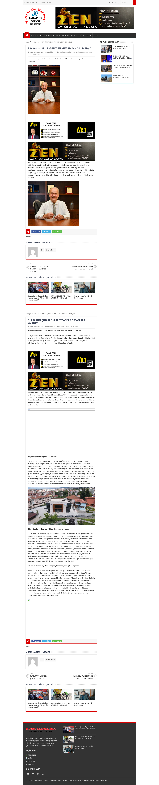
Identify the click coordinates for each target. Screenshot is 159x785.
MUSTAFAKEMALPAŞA (86, 52)
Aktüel (61, 52)
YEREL (29, 54)
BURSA (65, 52)
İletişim (43, 2)
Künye (49, 2)
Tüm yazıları (49, 250)
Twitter (47, 231)
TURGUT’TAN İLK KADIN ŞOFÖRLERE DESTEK (38, 676)
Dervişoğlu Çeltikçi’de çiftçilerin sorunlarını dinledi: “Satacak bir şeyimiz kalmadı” (38, 298)
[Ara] (134, 2)
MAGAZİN (76, 52)
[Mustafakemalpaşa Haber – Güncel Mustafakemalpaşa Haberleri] (35, 26)
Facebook (37, 231)
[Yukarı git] (154, 781)
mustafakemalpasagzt (36, 52)
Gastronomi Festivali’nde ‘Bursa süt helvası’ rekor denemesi (82, 266)
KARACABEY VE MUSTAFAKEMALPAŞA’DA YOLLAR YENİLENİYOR (121, 77)
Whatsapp (58, 231)
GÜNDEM (70, 52)
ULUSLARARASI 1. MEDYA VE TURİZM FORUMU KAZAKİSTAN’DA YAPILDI (122, 48)
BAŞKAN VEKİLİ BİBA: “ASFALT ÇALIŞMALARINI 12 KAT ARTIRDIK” (121, 58)
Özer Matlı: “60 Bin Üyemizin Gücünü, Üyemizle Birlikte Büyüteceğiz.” (122, 67)
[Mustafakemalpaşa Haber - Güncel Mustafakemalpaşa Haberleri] (27, 35)
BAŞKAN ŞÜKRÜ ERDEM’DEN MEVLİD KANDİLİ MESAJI (83, 676)
